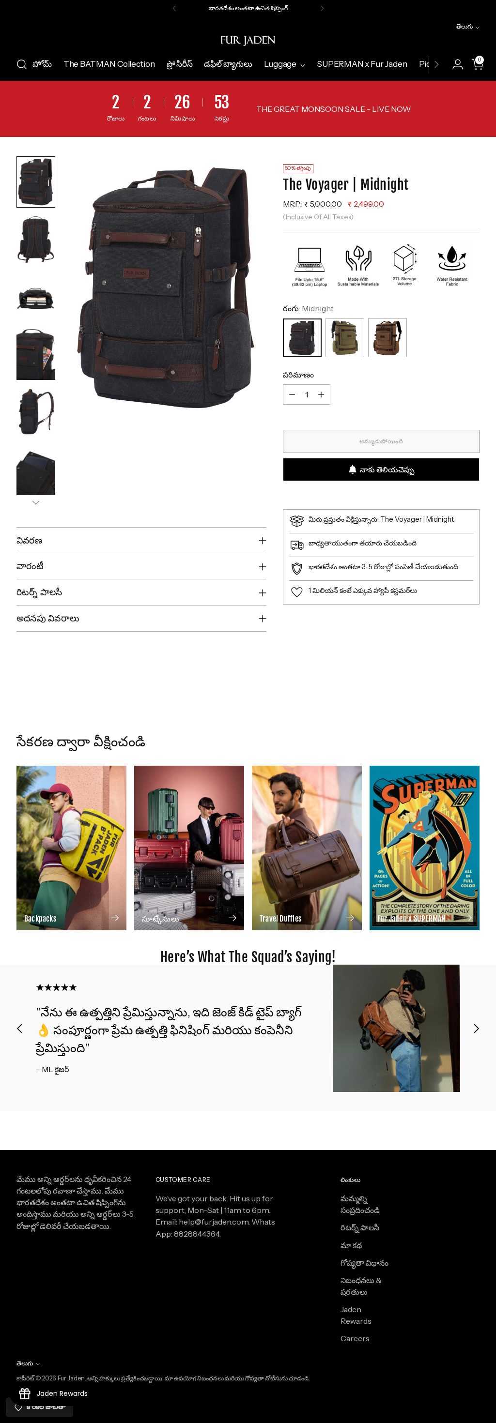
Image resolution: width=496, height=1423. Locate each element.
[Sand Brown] (387, 337)
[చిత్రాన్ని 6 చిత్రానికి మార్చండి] (35, 469)
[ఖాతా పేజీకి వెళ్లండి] (454, 64)
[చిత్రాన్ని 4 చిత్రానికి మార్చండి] (35, 354)
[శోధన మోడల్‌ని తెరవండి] (21, 64)
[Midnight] (302, 337)
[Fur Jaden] (248, 41)
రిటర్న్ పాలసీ (360, 1227)
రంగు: (308, 308)
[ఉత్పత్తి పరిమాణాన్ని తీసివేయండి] (292, 394)
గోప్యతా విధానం (364, 1263)
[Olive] (345, 337)
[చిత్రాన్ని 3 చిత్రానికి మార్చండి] (35, 297)
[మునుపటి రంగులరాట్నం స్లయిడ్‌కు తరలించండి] (449, 716)
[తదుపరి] (322, 8)
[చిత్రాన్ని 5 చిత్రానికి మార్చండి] (35, 412)
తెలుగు (464, 26)
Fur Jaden (71, 1378)
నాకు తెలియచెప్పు (387, 469)
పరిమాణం (298, 374)
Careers (355, 1338)
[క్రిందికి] (35, 502)
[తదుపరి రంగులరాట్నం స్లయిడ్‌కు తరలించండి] (471, 715)
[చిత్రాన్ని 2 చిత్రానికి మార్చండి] (35, 239)
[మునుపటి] (174, 8)
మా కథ (351, 1245)
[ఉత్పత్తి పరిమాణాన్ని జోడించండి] (321, 394)
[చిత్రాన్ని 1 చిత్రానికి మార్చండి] (35, 182)
